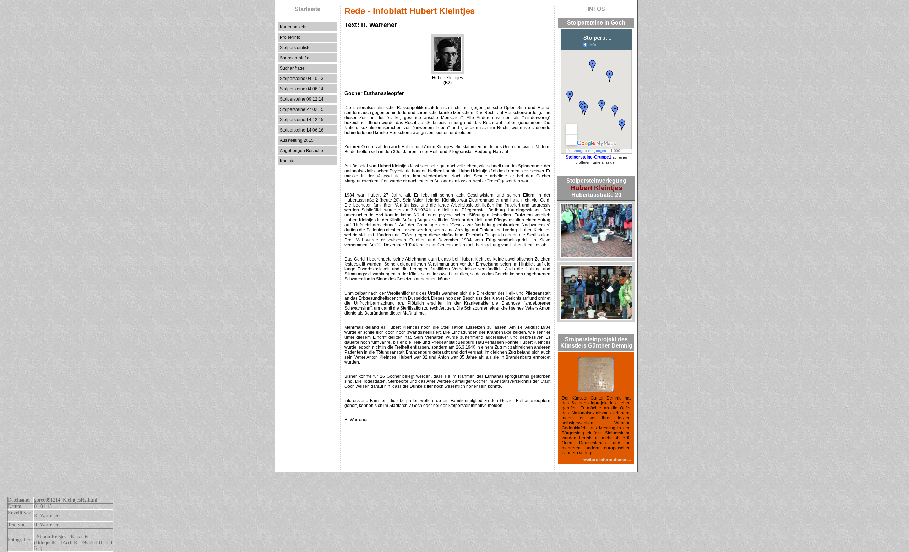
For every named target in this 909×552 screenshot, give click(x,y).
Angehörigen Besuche (301, 150)
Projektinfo (290, 37)
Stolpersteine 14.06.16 (301, 130)
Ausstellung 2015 (297, 140)
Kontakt (287, 161)
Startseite (307, 9)
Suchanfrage (292, 68)
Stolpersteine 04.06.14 (301, 88)
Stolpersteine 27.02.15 (301, 109)
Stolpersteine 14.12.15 (301, 119)
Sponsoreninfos (295, 57)
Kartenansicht (293, 27)
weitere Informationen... (607, 459)
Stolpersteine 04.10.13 (301, 78)
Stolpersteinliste (295, 47)
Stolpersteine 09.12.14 (301, 99)
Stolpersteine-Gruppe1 (588, 157)
